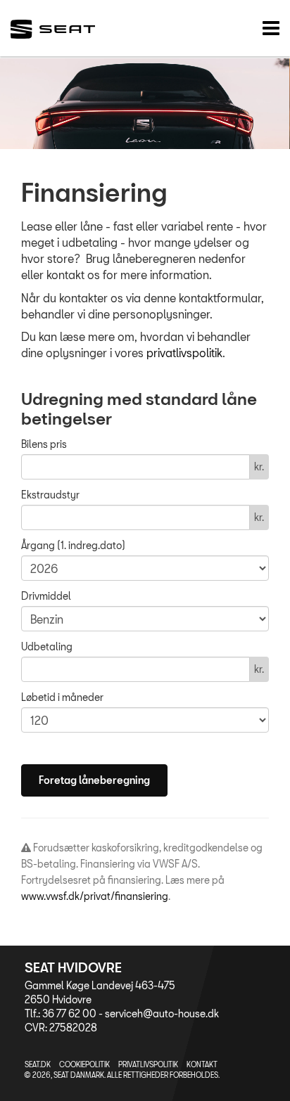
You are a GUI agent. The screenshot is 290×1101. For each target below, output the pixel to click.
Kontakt (202, 1064)
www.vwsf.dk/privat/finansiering (94, 896)
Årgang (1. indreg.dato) (73, 545)
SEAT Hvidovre (73, 967)
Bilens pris (44, 444)
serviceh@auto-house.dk (162, 1013)
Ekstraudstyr (50, 495)
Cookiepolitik (84, 1064)
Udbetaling (46, 646)
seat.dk (38, 1064)
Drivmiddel (46, 596)
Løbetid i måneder (62, 697)
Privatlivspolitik (148, 1064)
